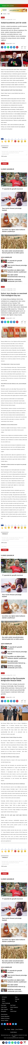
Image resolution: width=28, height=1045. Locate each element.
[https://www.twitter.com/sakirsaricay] (5, 1024)
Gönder (5, 163)
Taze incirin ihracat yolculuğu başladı (11, 209)
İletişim (12, 1029)
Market (3, 999)
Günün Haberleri (14, 1007)
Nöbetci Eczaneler (5, 1018)
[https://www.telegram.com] (16, 1024)
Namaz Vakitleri (4, 1020)
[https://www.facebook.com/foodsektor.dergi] (2, 1024)
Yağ (16, 1001)
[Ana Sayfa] (1, 13)
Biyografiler (3, 1011)
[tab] (4, 147)
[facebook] (2, 47)
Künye (8, 1029)
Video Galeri (4, 1007)
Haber (8, 13)
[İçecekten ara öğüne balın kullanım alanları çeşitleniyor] (14, 220)
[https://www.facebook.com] (10, 1024)
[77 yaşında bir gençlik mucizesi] (14, 179)
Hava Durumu (4, 1014)
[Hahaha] (18, 139)
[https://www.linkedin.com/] (13, 1024)
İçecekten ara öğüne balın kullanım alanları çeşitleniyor (13, 230)
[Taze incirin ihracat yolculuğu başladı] (14, 199)
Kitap (16, 997)
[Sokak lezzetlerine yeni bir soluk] (14, 58)
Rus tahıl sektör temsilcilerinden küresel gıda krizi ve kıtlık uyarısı (13, 251)
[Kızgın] (15, 139)
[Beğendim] (2, 139)
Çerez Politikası (19, 1029)
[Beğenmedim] (12, 139)
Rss (5, 1029)
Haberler (4, 13)
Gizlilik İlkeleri (13, 1032)
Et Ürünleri (4, 997)
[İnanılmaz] (22, 139)
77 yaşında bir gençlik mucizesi (12, 189)
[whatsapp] (8, 47)
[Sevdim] (8, 139)
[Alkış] (5, 139)
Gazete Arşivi (13, 1011)
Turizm (3, 1001)
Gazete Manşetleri (5, 1016)
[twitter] (5, 47)
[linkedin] (14, 47)
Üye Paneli (12, 1005)
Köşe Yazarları (4, 1009)
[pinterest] (17, 47)
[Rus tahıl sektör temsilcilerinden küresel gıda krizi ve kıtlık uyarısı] (14, 241)
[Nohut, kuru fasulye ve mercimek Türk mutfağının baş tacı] (14, 332)
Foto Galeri (3, 1005)
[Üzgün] (25, 139)
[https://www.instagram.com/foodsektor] (7, 1024)
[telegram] (11, 47)
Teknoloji (17, 999)
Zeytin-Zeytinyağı (6, 1003)
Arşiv (11, 1009)
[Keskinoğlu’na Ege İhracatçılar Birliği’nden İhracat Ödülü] (14, 712)
